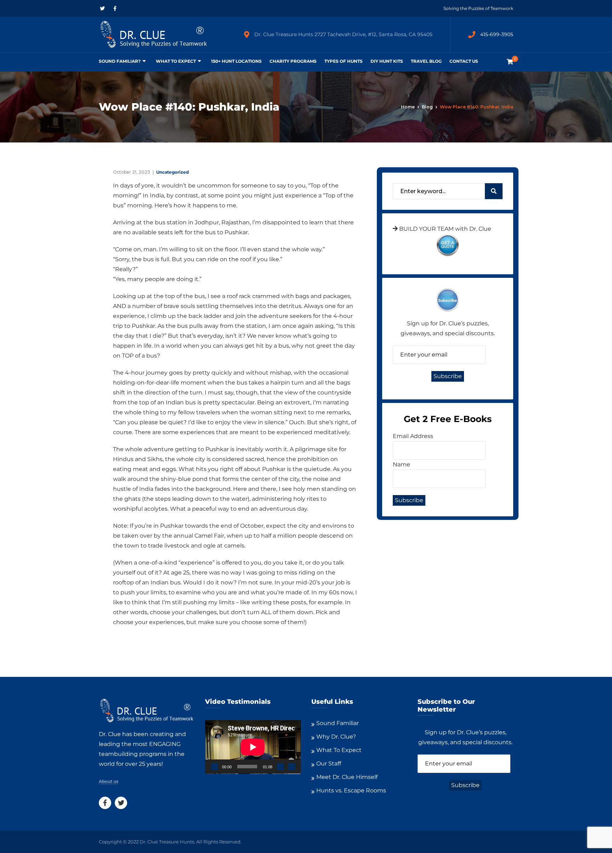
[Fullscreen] (291, 766)
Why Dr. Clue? (336, 736)
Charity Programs (293, 61)
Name (401, 464)
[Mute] (280, 766)
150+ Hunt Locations (236, 61)
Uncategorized (172, 172)
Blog (427, 107)
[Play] (214, 766)
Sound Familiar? (120, 61)
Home (408, 107)
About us (108, 781)
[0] (510, 61)
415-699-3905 (496, 34)
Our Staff (328, 763)
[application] (253, 747)
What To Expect (176, 61)
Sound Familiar (337, 723)
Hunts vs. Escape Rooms (351, 790)
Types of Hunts (343, 61)
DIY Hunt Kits (386, 61)
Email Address (413, 436)
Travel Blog (426, 61)
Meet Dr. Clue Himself (347, 777)
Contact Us (463, 61)
